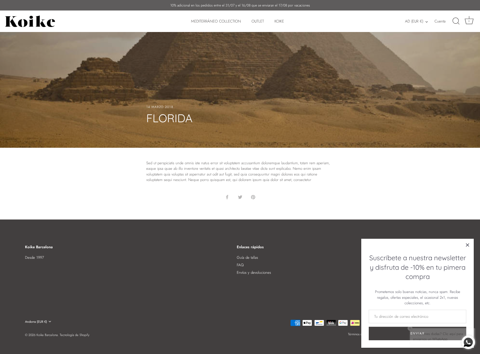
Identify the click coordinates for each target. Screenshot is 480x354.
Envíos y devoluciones (254, 272)
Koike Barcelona (47, 334)
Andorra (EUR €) (36, 322)
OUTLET (258, 21)
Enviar (417, 333)
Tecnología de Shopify (75, 334)
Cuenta (440, 21)
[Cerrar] (467, 245)
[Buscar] (456, 21)
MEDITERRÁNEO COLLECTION (216, 21)
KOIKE (279, 21)
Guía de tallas (247, 257)
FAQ (240, 265)
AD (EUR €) (414, 21)
